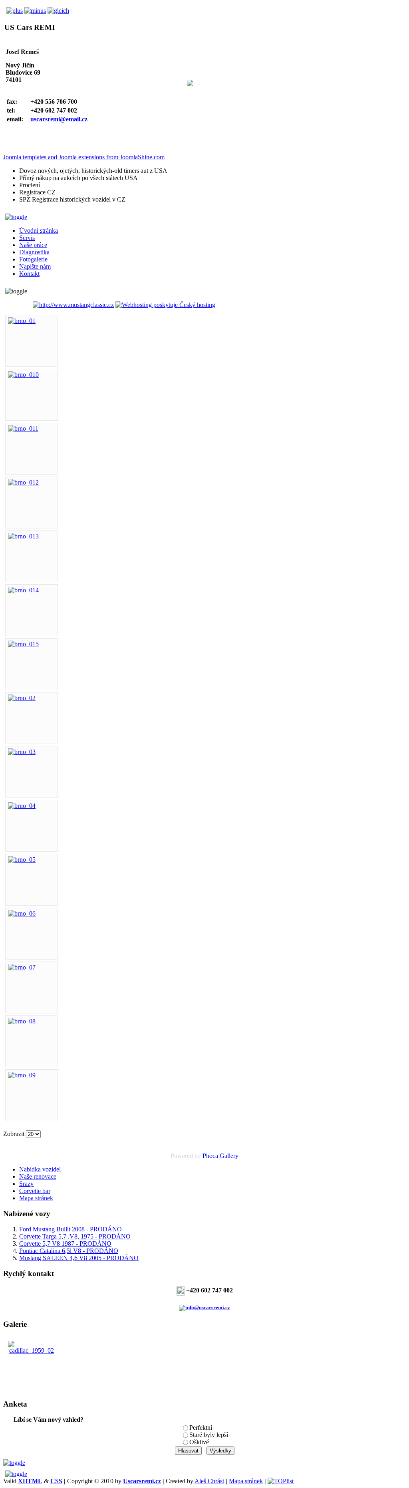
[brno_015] (23, 644)
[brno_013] (23, 536)
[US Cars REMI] (17, 305)
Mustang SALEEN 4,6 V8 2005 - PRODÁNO (79, 1258)
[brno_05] (22, 859)
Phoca (210, 1155)
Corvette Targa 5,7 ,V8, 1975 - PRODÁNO (75, 1236)
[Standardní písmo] (58, 10)
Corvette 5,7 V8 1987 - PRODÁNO (65, 1243)
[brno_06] (22, 913)
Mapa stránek (246, 1481)
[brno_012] (23, 482)
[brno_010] (23, 374)
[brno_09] (22, 1075)
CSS (56, 1481)
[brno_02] (22, 698)
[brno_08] (22, 1021)
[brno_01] (22, 320)
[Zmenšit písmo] (35, 10)
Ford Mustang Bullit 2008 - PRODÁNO (70, 1229)
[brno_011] (23, 428)
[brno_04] (22, 805)
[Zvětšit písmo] (13, 10)
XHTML (30, 1481)
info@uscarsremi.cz (207, 1307)
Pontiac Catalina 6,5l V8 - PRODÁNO (68, 1250)
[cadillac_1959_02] (31, 1350)
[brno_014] (23, 590)
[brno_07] (22, 967)
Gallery (229, 1155)
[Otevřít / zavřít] (15, 217)
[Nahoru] (14, 1462)
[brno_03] (22, 751)
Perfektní (200, 1427)
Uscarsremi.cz (142, 1481)
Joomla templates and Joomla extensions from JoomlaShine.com (84, 157)
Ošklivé (199, 1442)
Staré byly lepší (208, 1434)
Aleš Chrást (209, 1481)
